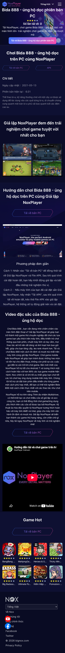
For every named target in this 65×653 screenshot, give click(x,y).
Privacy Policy (14, 645)
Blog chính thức (14, 621)
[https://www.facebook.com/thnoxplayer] (8, 626)
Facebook (11, 630)
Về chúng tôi (13, 616)
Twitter (10, 635)
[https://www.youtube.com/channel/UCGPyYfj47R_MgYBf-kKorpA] (8, 619)
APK (49, 67)
